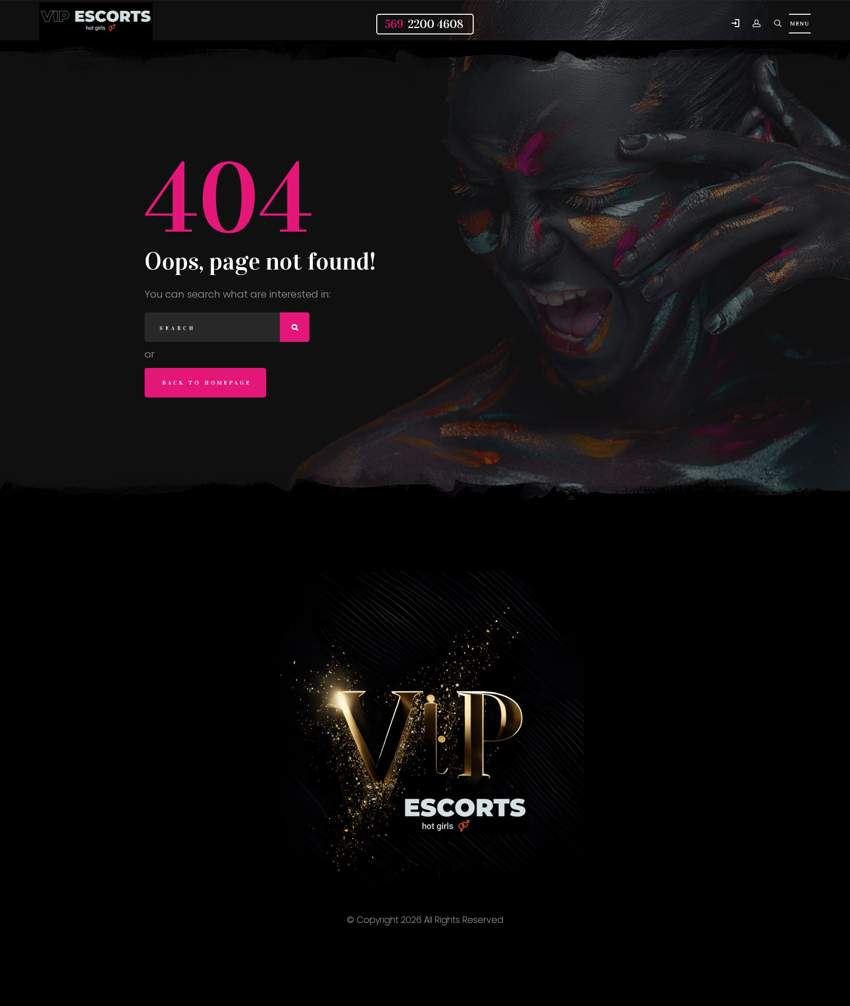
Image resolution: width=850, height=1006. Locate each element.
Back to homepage (206, 382)
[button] (735, 24)
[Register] (756, 23)
